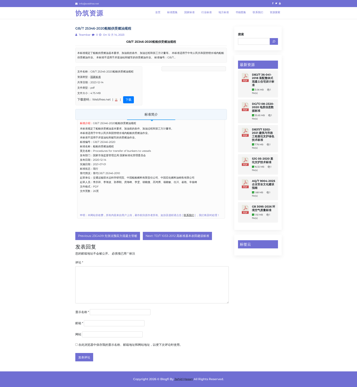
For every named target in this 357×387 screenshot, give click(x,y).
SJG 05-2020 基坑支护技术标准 (262, 160)
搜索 (241, 34)
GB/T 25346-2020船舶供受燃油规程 (151, 41)
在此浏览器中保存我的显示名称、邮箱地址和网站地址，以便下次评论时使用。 (130, 344)
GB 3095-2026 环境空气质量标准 (263, 208)
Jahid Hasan (183, 379)
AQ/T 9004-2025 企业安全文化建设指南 (263, 184)
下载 (128, 99)
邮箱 (79, 323)
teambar (84, 34)
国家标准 (95, 77)
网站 (78, 334)
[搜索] (274, 41)
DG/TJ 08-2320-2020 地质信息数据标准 (263, 107)
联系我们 (189, 215)
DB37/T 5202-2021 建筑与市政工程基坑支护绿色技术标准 (263, 135)
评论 (79, 262)
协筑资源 (89, 13)
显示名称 (82, 312)
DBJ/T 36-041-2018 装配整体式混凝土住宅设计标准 (263, 80)
